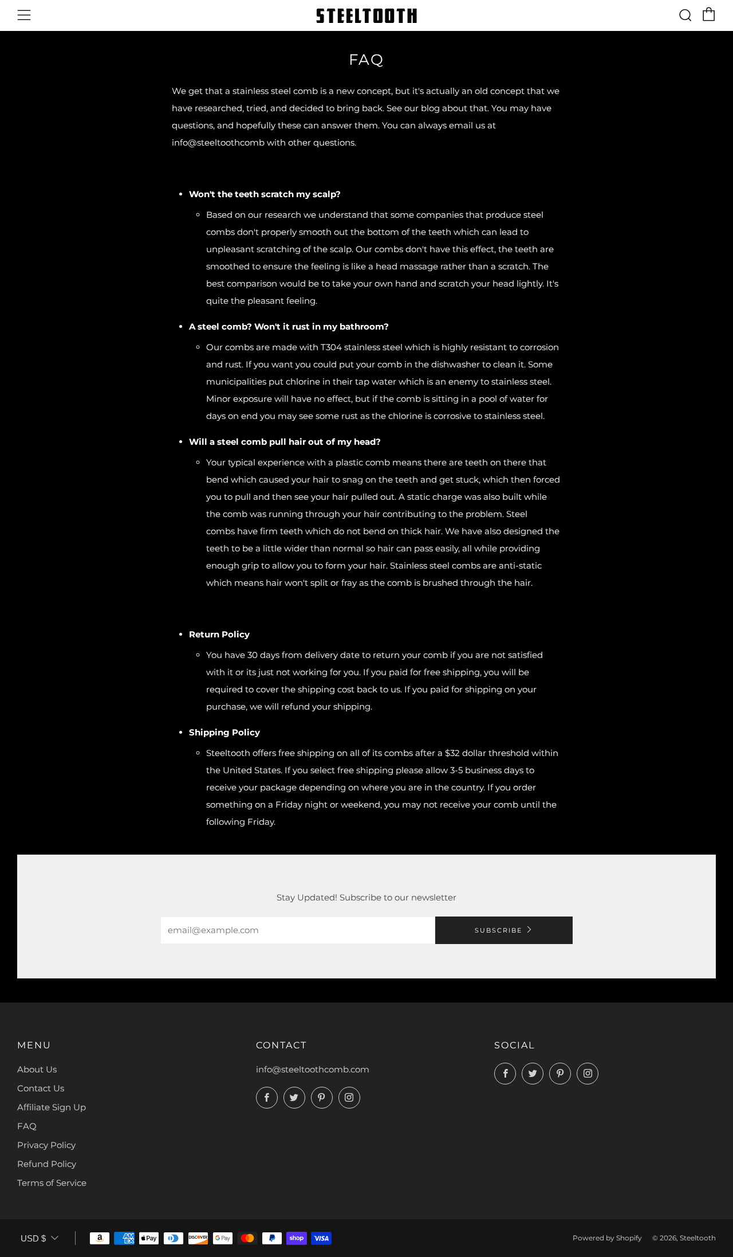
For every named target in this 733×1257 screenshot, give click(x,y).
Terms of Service (51, 1182)
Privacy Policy (46, 1144)
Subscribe (498, 930)
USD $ (33, 1238)
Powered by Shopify (607, 1237)
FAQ (27, 1126)
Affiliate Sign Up (51, 1107)
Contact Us (40, 1088)
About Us (37, 1069)
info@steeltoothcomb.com (312, 1069)
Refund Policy (46, 1163)
